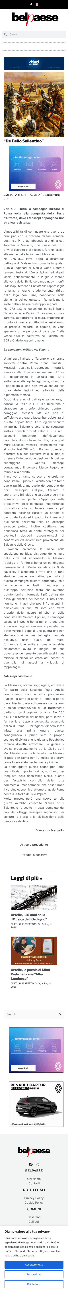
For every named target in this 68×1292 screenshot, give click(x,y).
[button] (34, 46)
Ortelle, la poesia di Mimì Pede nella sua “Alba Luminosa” (30, 974)
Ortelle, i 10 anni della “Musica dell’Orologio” (29, 917)
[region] (34, 1259)
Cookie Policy (34, 1202)
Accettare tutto (34, 1264)
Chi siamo (34, 1179)
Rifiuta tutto (34, 1284)
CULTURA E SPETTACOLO (22, 194)
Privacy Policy (34, 1198)
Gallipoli (34, 1221)
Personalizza (34, 1274)
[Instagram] (37, 1164)
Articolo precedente (34, 844)
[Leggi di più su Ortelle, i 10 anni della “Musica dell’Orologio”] (34, 897)
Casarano (34, 1217)
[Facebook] (31, 1164)
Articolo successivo (34, 855)
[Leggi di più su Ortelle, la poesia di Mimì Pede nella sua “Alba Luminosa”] (34, 950)
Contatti (34, 1183)
